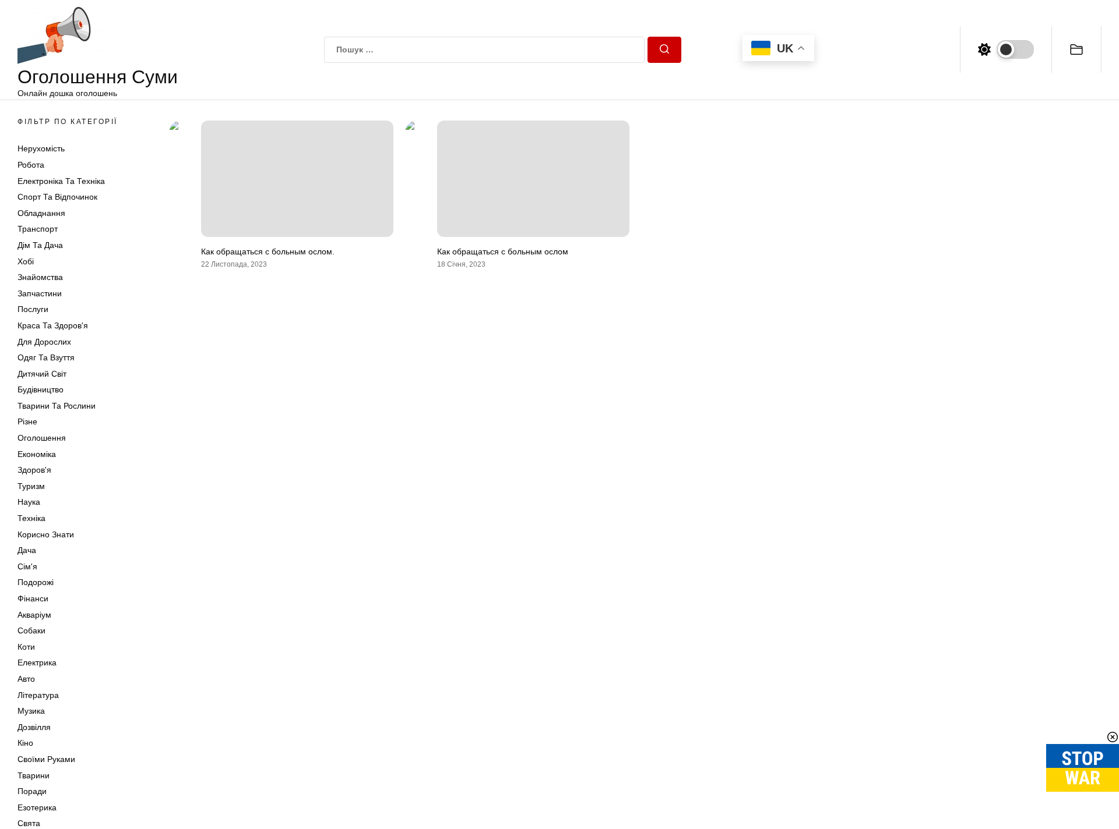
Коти (26, 646)
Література (38, 695)
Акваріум (34, 614)
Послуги (32, 309)
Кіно (25, 742)
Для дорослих (44, 341)
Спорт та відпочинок (57, 196)
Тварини (33, 775)
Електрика (37, 662)
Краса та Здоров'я (52, 325)
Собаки (31, 630)
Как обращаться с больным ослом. (268, 251)
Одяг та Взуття (46, 357)
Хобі (25, 261)
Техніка (31, 518)
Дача (26, 550)
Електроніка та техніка (61, 181)
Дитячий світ (41, 373)
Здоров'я (34, 469)
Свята (28, 823)
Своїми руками (46, 759)
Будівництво (40, 389)
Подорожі (35, 582)
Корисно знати (45, 534)
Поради (32, 791)
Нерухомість (41, 148)
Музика (31, 710)
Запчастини (39, 293)
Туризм (31, 486)
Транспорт (37, 228)
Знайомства (40, 277)
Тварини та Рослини (56, 405)
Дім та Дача (40, 245)
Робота (30, 164)
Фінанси (32, 598)
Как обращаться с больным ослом (502, 251)
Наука (28, 501)
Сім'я (27, 566)
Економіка (36, 454)
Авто (26, 678)
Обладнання (41, 213)
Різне (27, 421)
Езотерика (37, 807)
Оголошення (41, 437)
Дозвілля (34, 727)
